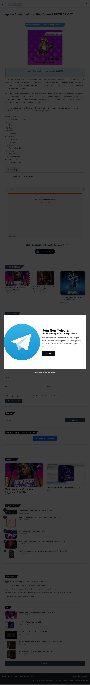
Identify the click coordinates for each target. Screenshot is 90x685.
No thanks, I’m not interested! (45, 373)
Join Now (48, 354)
